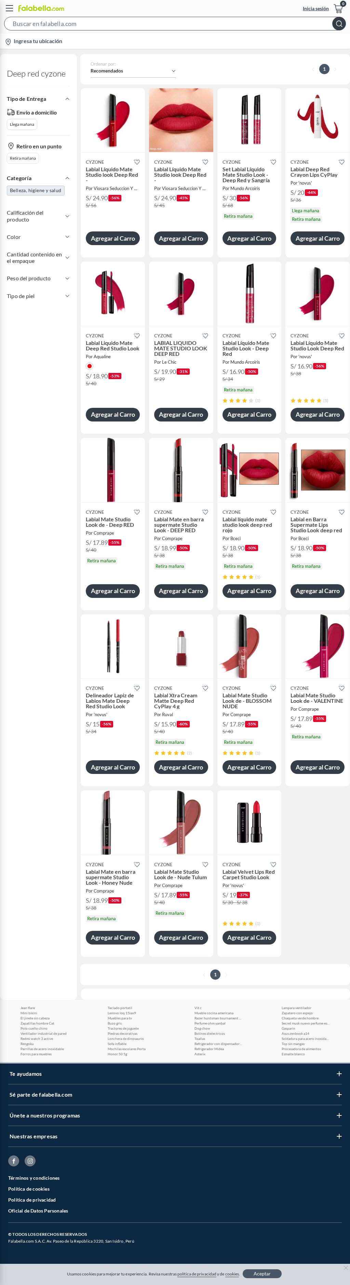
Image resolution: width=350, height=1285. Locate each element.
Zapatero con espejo (297, 1013)
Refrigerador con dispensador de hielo (218, 1044)
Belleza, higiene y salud (36, 190)
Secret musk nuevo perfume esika (305, 1023)
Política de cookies (29, 1189)
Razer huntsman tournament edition (218, 1018)
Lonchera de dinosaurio (126, 1038)
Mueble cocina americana (213, 1013)
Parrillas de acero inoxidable (42, 1049)
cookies (232, 1273)
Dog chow (202, 1028)
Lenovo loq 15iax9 (122, 1013)
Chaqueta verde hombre (300, 1018)
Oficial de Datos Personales (38, 1211)
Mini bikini (29, 1013)
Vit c (198, 1008)
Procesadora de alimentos (301, 1049)
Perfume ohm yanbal (210, 1023)
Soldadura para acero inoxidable (305, 1038)
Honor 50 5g (117, 1054)
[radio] (225, 400)
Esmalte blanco (293, 1054)
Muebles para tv (120, 1018)
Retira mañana (23, 158)
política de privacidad (196, 1273)
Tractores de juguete (123, 1028)
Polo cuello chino (34, 1028)
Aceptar (262, 1273)
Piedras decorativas (122, 1033)
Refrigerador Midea (209, 1049)
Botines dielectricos (209, 1033)
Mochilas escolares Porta (127, 1049)
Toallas (199, 1038)
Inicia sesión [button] (316, 8)
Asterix (199, 1054)
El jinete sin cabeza (35, 1018)
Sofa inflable (117, 1044)
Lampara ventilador (296, 1008)
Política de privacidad (32, 1200)
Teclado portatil (120, 1008)
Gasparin (288, 1028)
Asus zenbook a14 (295, 1033)
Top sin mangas (293, 1044)
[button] (175, 25)
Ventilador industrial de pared (44, 1033)
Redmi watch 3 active (37, 1038)
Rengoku (27, 1044)
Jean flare (28, 1008)
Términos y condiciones (33, 1178)
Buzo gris (115, 1023)
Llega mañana (22, 124)
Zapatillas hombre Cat (37, 1023)
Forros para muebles (36, 1054)
